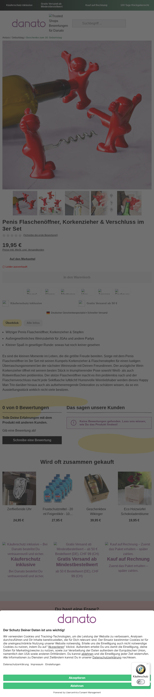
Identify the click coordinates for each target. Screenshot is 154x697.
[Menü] (147, 664)
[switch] (141, 681)
